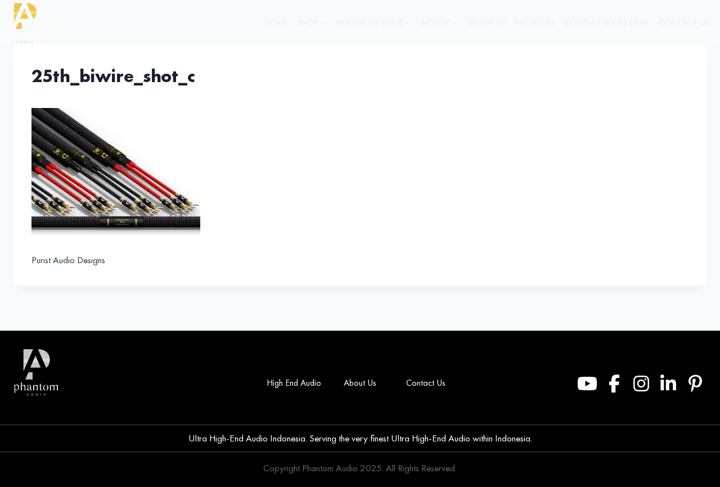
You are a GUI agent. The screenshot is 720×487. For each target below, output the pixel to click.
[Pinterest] (695, 383)
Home (277, 22)
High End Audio (294, 383)
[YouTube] (587, 383)
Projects (535, 22)
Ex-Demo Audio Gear (606, 22)
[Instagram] (641, 383)
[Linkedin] (668, 383)
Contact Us (684, 22)
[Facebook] (614, 383)
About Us (486, 22)
